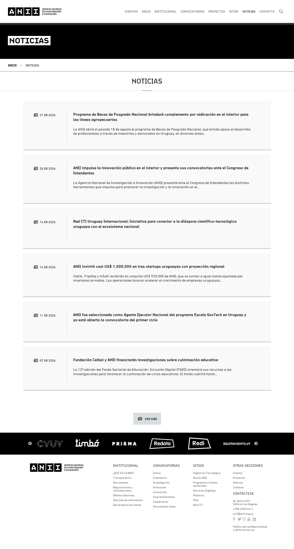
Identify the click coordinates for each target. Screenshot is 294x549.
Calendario (160, 477)
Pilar (196, 500)
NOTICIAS (248, 11)
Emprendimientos (164, 497)
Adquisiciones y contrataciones (122, 489)
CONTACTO (266, 11)
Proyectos (239, 477)
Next (256, 444)
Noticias (32, 65)
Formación (159, 487)
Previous (30, 444)
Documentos (120, 482)
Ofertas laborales (123, 495)
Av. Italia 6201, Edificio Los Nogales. (245, 502)
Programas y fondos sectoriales (205, 484)
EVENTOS (131, 11)
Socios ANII (200, 477)
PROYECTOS (216, 11)
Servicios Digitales (204, 490)
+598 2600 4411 (243, 508)
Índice (157, 473)
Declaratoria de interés (127, 504)
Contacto (238, 487)
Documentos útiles (164, 506)
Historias (198, 495)
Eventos (238, 473)
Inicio (12, 65)
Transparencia (122, 477)
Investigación (161, 482)
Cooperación (160, 501)
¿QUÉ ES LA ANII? (123, 473)
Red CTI (198, 504)
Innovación (160, 492)
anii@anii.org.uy (243, 513)
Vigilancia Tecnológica (207, 473)
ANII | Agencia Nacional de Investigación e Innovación (35, 12)
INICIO (146, 11)
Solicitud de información (128, 500)
